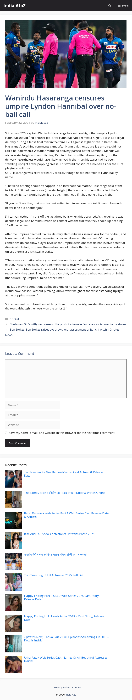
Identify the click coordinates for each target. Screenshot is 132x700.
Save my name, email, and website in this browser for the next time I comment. (62, 433)
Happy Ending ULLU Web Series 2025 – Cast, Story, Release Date (64, 618)
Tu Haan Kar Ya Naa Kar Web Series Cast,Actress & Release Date (63, 473)
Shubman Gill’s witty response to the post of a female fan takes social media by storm (68, 324)
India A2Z (70, 694)
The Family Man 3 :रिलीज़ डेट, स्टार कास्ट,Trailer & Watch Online (64, 493)
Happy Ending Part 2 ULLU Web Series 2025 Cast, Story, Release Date (62, 597)
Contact (76, 687)
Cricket (14, 319)
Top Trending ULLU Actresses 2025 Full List (53, 575)
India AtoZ (14, 5)
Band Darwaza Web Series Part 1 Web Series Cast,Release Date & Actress (66, 515)
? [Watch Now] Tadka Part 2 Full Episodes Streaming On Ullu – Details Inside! (66, 638)
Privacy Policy (61, 687)
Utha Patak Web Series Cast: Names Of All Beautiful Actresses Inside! (65, 659)
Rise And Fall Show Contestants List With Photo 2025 (59, 534)
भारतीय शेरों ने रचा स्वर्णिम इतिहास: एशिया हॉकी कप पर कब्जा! (55, 554)
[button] (109, 5)
